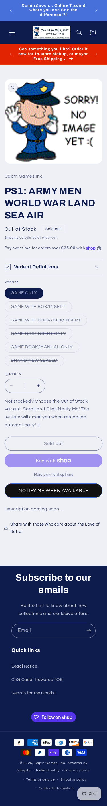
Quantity (13, 374)
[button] (12, 32)
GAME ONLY (27, 294)
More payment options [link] (53, 475)
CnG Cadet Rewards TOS (36, 680)
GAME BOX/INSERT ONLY (41, 335)
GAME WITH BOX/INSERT (41, 308)
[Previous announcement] (11, 10)
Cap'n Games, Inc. (50, 763)
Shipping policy (73, 779)
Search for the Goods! (33, 693)
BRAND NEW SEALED (37, 362)
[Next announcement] (96, 10)
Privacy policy (77, 770)
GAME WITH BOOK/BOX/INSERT (49, 322)
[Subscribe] (88, 631)
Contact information (56, 788)
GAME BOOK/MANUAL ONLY (45, 349)
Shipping (12, 237)
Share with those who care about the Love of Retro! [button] (55, 528)
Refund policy (48, 770)
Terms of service (40, 779)
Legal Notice (24, 666)
